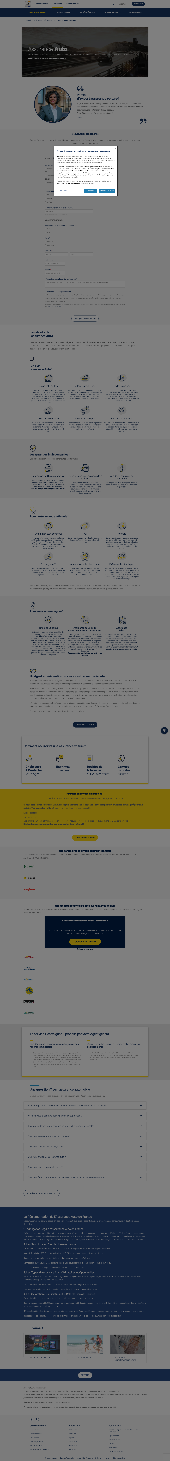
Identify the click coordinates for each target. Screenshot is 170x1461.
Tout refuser (90, 190)
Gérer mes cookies (62, 190)
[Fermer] (115, 148)
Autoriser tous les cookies (107, 190)
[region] (86, 171)
